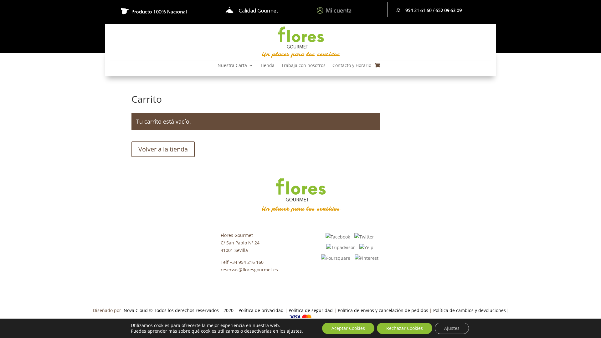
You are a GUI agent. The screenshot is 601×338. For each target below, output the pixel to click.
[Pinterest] (366, 258)
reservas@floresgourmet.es (249, 270)
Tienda (267, 65)
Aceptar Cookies (348, 328)
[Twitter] (364, 236)
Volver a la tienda (163, 149)
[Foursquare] (336, 258)
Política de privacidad (262, 310)
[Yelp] (366, 247)
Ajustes (452, 328)
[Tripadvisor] (341, 247)
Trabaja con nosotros (303, 65)
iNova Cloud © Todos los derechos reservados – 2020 (178, 310)
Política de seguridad (311, 310)
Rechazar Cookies (404, 328)
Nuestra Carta (232, 65)
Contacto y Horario (351, 65)
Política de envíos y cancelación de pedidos (383, 310)
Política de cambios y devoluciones (469, 310)
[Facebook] (338, 236)
